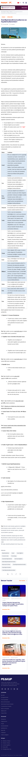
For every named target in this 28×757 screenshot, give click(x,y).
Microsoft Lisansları (5, 702)
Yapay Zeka (4, 713)
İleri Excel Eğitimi (18, 558)
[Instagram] (11, 689)
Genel (11, 11)
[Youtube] (5, 689)
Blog (8, 11)
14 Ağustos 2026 (5, 657)
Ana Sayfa (3, 11)
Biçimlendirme (5, 553)
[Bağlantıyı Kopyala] (16, 574)
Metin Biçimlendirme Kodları (8, 561)
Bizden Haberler (14, 629)
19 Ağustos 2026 (5, 598)
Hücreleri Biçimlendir (7, 558)
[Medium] (14, 689)
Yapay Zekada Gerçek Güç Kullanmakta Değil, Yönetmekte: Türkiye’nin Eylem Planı (13, 604)
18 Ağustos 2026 (5, 629)
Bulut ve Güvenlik (5, 708)
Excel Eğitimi (20, 553)
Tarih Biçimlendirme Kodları (8, 570)
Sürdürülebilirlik (4, 726)
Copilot (12, 598)
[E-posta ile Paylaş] (20, 574)
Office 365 (9, 17)
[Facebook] (2, 689)
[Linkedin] (8, 689)
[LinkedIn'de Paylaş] (7, 574)
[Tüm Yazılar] (26, 580)
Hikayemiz (3, 719)
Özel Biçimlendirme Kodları (19, 564)
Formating (13, 556)
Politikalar (3, 732)
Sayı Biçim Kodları (6, 567)
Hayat (2, 723)
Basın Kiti (3, 730)
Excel (13, 553)
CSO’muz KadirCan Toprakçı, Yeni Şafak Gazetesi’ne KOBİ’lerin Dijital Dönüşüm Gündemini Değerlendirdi (13, 662)
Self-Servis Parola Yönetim (7, 704)
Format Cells (5, 556)
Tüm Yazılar (22, 580)
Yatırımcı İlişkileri (5, 735)
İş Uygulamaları (4, 697)
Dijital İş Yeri (3, 710)
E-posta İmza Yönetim (6, 706)
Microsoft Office (6, 564)
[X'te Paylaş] (12, 574)
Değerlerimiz (4, 721)
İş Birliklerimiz (4, 728)
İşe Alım (3, 695)
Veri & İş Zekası (4, 699)
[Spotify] (17, 689)
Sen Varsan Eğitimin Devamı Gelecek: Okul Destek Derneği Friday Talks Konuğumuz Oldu (12, 632)
